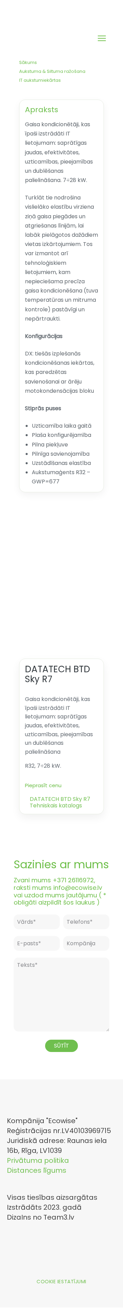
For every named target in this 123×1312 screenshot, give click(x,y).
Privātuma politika (38, 1160)
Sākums (28, 63)
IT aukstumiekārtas (40, 80)
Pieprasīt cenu (43, 785)
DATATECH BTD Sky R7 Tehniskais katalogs (60, 801)
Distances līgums (36, 1170)
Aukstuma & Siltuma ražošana (52, 71)
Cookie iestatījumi (61, 1281)
